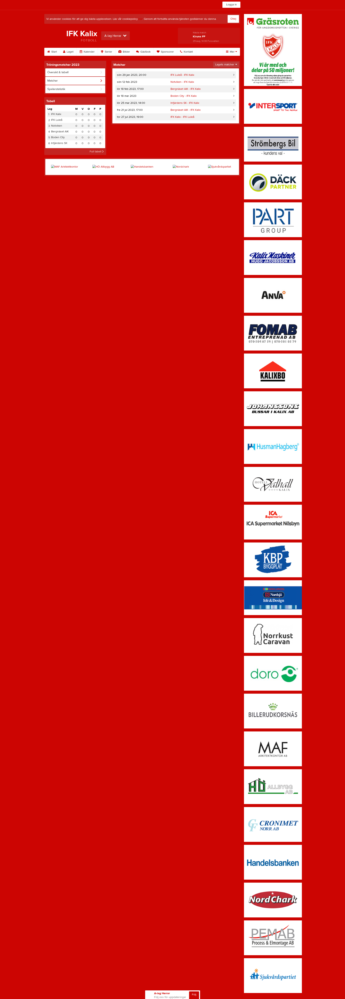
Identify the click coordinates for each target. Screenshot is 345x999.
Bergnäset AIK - (186, 89)
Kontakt (188, 52)
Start (54, 52)
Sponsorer (167, 52)
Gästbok (145, 52)
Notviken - (182, 82)
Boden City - (184, 96)
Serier (108, 52)
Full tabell (96, 151)
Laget (69, 52)
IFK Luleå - (182, 75)
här (140, 19)
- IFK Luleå (182, 117)
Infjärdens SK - (185, 103)
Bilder (126, 52)
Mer (232, 52)
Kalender (89, 52)
